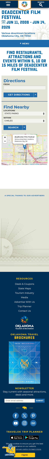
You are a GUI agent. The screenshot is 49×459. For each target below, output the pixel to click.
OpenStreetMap (34, 164)
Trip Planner (24, 306)
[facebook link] (16, 416)
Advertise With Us (24, 302)
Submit (39, 400)
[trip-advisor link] (33, 423)
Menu (8, 2)
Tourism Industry (24, 293)
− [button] (5, 141)
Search (41, 2)
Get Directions (19, 94)
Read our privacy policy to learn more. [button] (24, 449)
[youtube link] (16, 423)
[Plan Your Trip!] (9, 450)
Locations (9, 110)
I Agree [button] (24, 455)
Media (24, 297)
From (7, 84)
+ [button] (5, 137)
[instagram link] (24, 423)
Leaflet (19, 164)
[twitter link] (24, 416)
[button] (8, 4)
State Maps (24, 288)
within (7, 118)
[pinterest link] (33, 416)
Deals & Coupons (24, 284)
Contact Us (24, 311)
